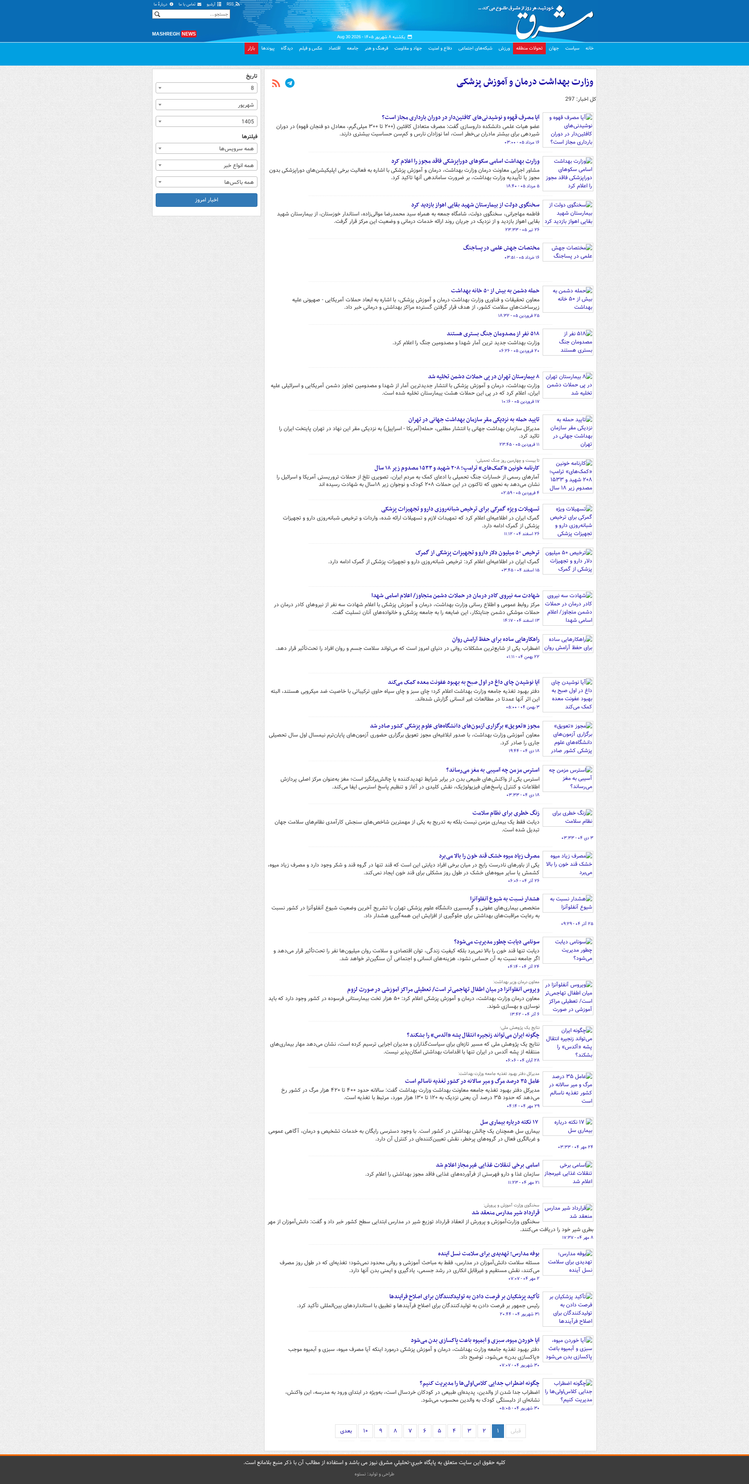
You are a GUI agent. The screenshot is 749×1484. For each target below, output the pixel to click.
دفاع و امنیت (440, 48)
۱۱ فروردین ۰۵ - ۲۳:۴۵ (519, 444)
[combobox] (206, 87)
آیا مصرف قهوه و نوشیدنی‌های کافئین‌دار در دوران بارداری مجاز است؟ (461, 117)
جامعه (353, 48)
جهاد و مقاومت (408, 48)
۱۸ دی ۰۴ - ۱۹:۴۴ (524, 750)
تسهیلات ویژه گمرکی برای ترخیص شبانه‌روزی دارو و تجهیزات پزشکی (460, 509)
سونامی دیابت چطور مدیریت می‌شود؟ (497, 942)
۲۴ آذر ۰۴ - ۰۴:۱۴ (524, 966)
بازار (251, 48)
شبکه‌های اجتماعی (475, 48)
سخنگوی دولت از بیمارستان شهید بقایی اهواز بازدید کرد (475, 205)
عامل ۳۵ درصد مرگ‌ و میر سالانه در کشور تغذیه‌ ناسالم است (472, 1081)
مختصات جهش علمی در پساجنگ (501, 248)
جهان (554, 48)
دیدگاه (287, 48)
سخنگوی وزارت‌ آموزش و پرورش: (511, 1205)
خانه (590, 48)
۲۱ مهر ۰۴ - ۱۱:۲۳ (524, 1182)
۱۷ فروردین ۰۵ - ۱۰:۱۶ (521, 401)
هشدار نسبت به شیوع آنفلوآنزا (505, 899)
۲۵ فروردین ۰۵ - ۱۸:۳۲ (519, 315)
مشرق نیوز (538, 19)
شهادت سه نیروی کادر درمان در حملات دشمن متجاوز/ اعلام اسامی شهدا (455, 596)
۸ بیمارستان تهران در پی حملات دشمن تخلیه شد (484, 377)
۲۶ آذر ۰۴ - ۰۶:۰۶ (524, 880)
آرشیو (212, 4)
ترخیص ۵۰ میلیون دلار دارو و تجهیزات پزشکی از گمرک (477, 553)
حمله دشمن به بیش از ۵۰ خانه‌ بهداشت (495, 291)
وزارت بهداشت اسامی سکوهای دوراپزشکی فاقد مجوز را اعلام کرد (465, 161)
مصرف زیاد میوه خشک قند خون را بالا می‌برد (489, 856)
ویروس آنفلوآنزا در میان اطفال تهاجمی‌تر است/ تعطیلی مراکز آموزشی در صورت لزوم (443, 989)
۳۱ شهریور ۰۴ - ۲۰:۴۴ (520, 1314)
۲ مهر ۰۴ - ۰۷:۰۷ (524, 1278)
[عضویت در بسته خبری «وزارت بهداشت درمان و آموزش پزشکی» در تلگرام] (289, 84)
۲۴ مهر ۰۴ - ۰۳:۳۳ (575, 1147)
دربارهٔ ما (161, 4)
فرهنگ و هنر (376, 48)
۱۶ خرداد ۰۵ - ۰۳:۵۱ (522, 257)
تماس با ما (188, 4)
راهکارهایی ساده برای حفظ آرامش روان (496, 639)
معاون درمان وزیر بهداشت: (516, 982)
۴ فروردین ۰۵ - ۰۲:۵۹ (520, 492)
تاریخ (251, 76)
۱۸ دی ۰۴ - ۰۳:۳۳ (523, 795)
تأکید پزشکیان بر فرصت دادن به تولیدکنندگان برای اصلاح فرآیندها (464, 1297)
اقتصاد (334, 48)
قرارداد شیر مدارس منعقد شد (506, 1213)
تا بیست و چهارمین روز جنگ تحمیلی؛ (508, 460)
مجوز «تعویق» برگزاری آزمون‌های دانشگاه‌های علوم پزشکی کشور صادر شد (455, 726)
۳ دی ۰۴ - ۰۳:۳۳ (577, 838)
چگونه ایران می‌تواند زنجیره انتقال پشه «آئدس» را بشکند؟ (473, 1035)
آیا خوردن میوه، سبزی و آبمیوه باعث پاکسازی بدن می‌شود (475, 1340)
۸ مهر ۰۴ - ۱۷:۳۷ (577, 1237)
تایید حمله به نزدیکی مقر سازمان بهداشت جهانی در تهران (474, 420)
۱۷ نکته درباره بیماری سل (510, 1122)
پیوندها (268, 48)
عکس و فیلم (310, 48)
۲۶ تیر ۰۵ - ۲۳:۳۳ (522, 229)
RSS (231, 4)
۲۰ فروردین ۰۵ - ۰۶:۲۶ (519, 350)
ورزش (504, 48)
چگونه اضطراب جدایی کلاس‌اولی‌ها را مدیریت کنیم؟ (480, 1383)
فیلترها (249, 137)
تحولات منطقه (529, 48)
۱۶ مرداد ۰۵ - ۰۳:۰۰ (522, 142)
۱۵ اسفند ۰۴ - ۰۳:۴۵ (520, 570)
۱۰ (365, 1431)
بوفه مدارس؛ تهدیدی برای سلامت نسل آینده (489, 1254)
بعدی (346, 1431)
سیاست (572, 48)
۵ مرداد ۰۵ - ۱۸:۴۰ (523, 186)
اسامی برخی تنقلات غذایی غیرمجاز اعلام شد (488, 1165)
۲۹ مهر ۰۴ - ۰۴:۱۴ (523, 1106)
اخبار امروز (206, 200)
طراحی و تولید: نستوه (374, 1474)
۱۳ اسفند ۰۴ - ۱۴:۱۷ (521, 620)
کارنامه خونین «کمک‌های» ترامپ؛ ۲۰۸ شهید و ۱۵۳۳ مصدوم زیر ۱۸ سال (457, 468)
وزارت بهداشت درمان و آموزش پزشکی (524, 82)
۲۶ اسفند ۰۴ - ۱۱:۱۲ (522, 533)
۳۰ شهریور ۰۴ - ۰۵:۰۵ (519, 1408)
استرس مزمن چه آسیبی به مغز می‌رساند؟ (493, 770)
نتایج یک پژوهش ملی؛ (520, 1027)
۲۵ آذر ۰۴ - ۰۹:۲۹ (577, 923)
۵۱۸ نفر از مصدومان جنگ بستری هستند (493, 334)
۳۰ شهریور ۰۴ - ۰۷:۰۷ (519, 1365)
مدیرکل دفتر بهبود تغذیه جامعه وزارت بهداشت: (499, 1073)
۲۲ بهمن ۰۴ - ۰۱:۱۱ (523, 656)
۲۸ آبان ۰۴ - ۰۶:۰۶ (523, 1060)
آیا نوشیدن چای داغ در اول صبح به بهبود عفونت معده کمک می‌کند (464, 682)
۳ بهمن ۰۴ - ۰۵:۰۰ (523, 707)
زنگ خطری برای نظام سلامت (506, 813)
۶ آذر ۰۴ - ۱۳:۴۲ (525, 1014)
